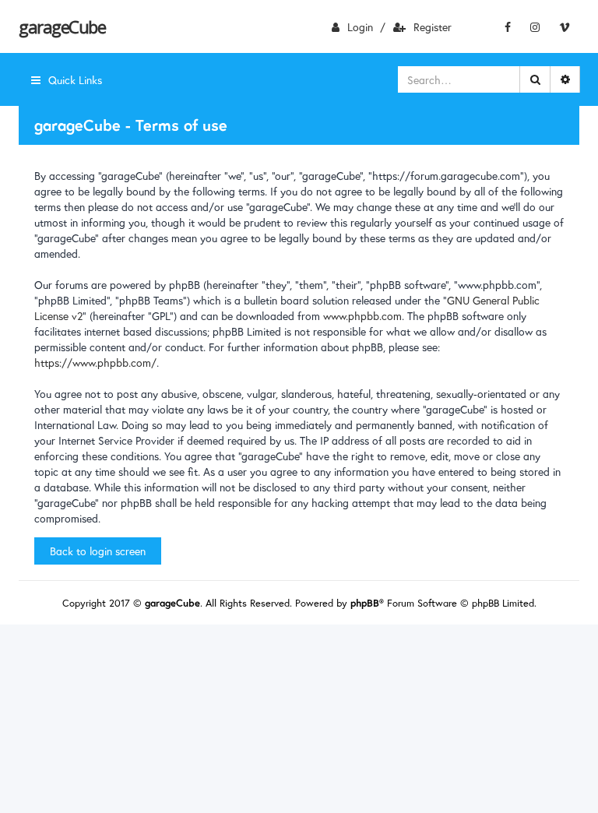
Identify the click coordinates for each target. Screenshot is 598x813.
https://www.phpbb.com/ (95, 362)
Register (432, 26)
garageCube (62, 26)
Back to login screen (98, 551)
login (360, 26)
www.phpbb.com (362, 315)
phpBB (364, 603)
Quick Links (75, 79)
